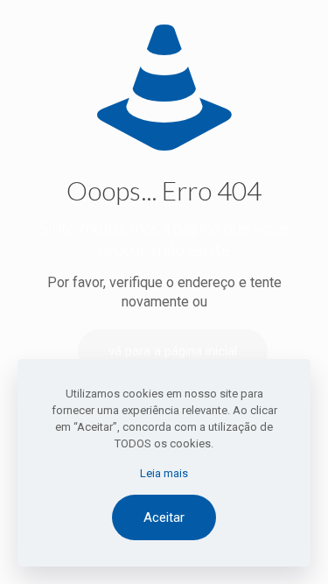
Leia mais (164, 473)
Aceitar (164, 517)
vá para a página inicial (172, 351)
